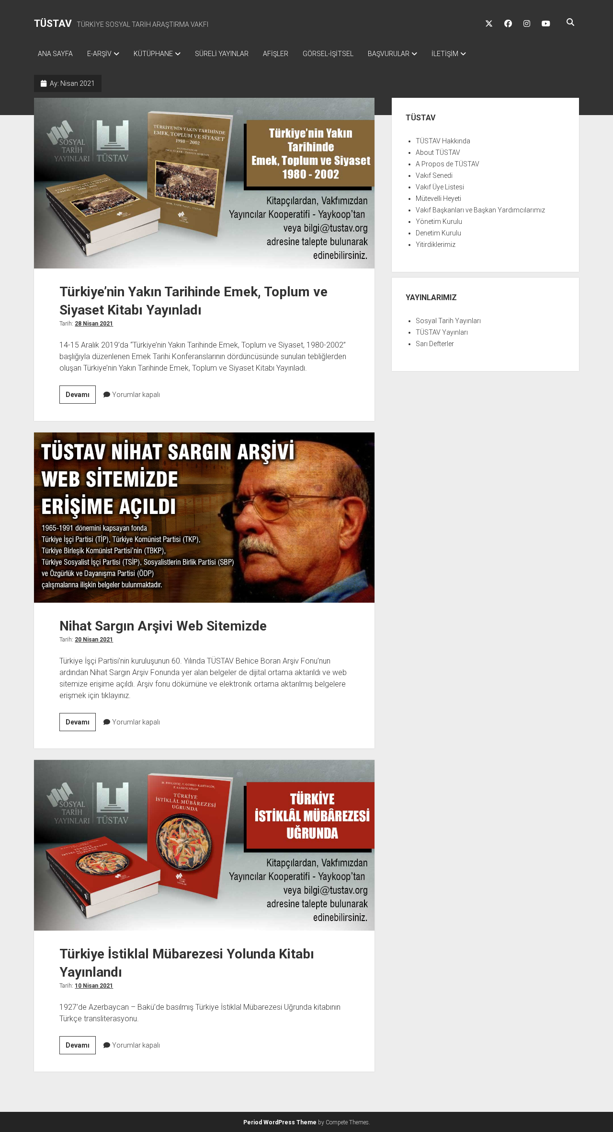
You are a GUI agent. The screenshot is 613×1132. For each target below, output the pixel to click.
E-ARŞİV (99, 54)
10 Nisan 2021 (94, 985)
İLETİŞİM (444, 54)
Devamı (81, 397)
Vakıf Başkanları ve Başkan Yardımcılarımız (480, 210)
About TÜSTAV (438, 152)
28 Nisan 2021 (94, 323)
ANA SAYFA (55, 54)
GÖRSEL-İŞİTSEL (328, 54)
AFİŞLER (275, 54)
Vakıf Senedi (434, 175)
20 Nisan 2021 (94, 639)
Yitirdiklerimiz (435, 244)
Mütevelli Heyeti (438, 198)
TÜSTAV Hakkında (443, 141)
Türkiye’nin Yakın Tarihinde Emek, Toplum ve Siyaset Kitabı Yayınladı (204, 183)
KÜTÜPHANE (153, 54)
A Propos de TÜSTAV (447, 164)
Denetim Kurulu (438, 233)
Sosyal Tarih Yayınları (448, 321)
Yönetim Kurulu (439, 221)
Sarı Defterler (435, 344)
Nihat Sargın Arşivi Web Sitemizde (204, 517)
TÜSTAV (53, 23)
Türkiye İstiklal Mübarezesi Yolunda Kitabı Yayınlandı (204, 845)
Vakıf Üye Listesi (440, 187)
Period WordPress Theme (280, 1122)
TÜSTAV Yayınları (442, 332)
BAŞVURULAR (388, 54)
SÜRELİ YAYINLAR (222, 54)
